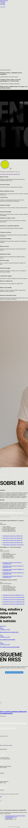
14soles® (10, 745)
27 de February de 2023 (5, 629)
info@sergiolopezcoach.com (13, 723)
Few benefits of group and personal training (9, 647)
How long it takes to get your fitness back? (9, 632)
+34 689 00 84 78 (8, 728)
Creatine (1, 628)
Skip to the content (4, 0)
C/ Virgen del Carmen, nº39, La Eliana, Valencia (15, 815)
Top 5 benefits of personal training (7, 639)
